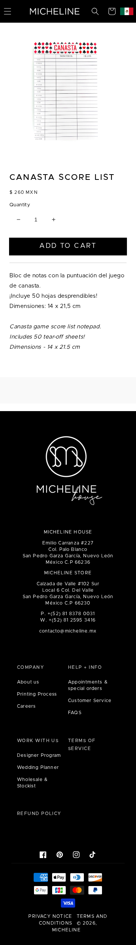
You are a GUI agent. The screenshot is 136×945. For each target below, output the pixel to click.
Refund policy (39, 813)
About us (28, 682)
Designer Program (39, 755)
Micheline (66, 930)
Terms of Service (82, 744)
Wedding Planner (38, 767)
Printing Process (37, 694)
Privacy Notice (50, 916)
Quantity (19, 205)
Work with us (38, 740)
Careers (26, 706)
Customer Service (89, 700)
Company (30, 667)
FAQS (75, 712)
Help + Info (85, 667)
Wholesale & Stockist (32, 782)
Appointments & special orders (88, 685)
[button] (95, 11)
